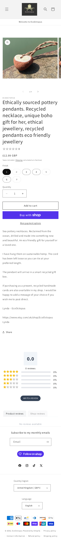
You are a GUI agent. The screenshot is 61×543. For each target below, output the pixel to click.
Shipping (19, 160)
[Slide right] (38, 91)
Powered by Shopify (31, 531)
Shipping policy (51, 536)
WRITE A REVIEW (30, 398)
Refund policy (34, 536)
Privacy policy (50, 531)
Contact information (16, 536)
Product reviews (15, 413)
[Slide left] (23, 91)
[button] (7, 9)
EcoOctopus (17, 531)
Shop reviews (37, 413)
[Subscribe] (47, 442)
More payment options (30, 223)
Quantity (7, 187)
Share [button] (9, 332)
